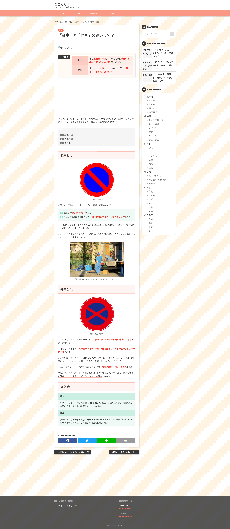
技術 (151, 199)
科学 (149, 187)
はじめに (78, 13)
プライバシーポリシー (66, 505)
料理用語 (153, 112)
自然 (151, 191)
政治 (151, 148)
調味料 (152, 108)
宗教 (151, 168)
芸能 (151, 132)
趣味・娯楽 (154, 124)
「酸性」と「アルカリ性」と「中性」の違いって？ (163, 65)
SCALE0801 (128, 516)
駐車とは (69, 135)
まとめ (68, 143)
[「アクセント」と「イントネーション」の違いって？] (147, 53)
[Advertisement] (96, 98)
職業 (151, 164)
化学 (151, 211)
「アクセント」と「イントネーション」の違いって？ (163, 53)
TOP (62, 13)
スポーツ (153, 128)
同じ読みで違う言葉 (158, 179)
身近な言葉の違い (157, 120)
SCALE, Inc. (125, 508)
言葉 (149, 171)
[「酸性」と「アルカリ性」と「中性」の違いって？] (147, 65)
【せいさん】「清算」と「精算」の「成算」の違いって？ (163, 77)
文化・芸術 (154, 140)
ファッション (155, 136)
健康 (151, 223)
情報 (151, 203)
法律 (61, 30)
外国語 (152, 183)
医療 (151, 227)
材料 (151, 207)
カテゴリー (109, 13)
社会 (149, 144)
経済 (151, 152)
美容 (151, 231)
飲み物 (152, 104)
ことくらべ (62, 4)
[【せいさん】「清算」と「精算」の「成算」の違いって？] (147, 78)
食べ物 (150, 96)
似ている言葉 (155, 175)
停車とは (69, 139)
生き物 (152, 195)
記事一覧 (93, 13)
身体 (151, 219)
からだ (150, 215)
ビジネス (153, 156)
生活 (149, 116)
